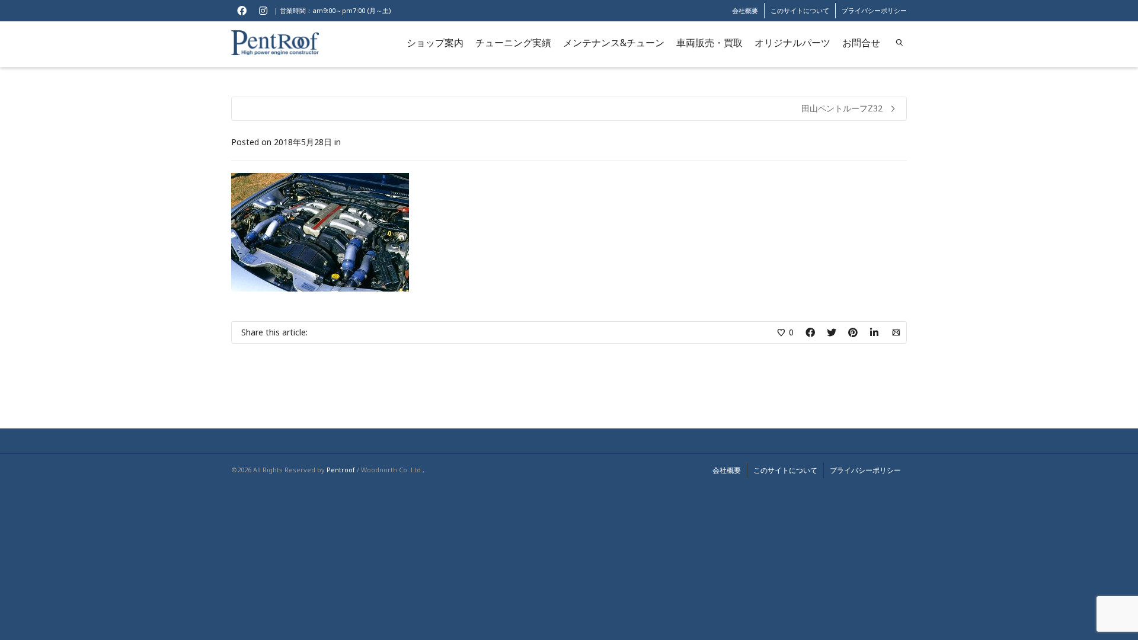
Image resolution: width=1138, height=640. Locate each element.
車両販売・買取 (709, 42)
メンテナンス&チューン (613, 42)
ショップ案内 (435, 42)
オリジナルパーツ (792, 42)
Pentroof (341, 469)
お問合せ (861, 42)
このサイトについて (800, 10)
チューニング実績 (513, 42)
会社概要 (745, 10)
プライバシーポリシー (874, 10)
